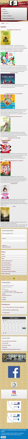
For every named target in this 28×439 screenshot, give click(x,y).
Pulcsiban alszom (14, 183)
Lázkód (14, 206)
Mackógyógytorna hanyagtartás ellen (14, 29)
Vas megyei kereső (6, 312)
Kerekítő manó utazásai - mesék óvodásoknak (14, 93)
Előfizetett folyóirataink (5, 273)
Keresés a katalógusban (7, 15)
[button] (14, 37)
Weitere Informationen (17, 434)
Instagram (4, 299)
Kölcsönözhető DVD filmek (6, 265)
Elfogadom (3, 437)
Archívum (3, 256)
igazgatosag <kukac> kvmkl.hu (10, 291)
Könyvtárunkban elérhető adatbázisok (8, 271)
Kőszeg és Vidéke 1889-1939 (6, 260)
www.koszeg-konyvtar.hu (6, 295)
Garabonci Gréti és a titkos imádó (14, 137)
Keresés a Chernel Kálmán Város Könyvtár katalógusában (13, 307)
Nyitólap (4, 9)
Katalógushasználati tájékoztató (8, 18)
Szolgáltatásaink (6, 13)
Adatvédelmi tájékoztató (5, 269)
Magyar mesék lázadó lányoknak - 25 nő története (14, 160)
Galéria (2, 258)
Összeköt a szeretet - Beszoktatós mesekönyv (14, 51)
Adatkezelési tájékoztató (6, 267)
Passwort (4, 238)
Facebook (4, 297)
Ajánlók (2, 23)
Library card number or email (7, 233)
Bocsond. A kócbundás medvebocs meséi (14, 116)
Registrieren (4, 245)
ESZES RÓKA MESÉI (14, 72)
